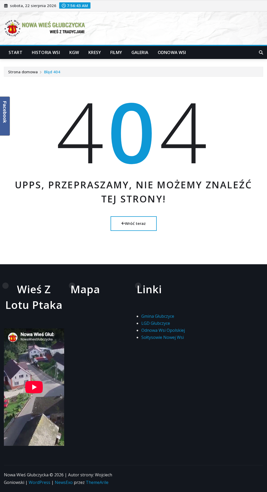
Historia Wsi (46, 52)
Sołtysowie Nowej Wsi (162, 337)
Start (15, 52)
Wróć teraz (135, 223)
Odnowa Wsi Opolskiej (163, 330)
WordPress (39, 482)
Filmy (116, 52)
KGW (74, 52)
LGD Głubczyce (155, 323)
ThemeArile (97, 482)
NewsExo (64, 482)
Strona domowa (23, 71)
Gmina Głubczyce (157, 316)
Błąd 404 (52, 71)
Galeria (139, 52)
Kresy (94, 52)
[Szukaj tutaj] (261, 52)
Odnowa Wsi (172, 52)
